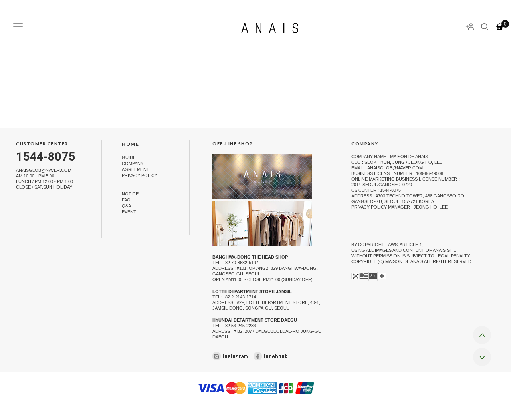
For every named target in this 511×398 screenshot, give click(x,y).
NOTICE (130, 193)
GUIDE (129, 157)
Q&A (126, 205)
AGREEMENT (135, 169)
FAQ (126, 199)
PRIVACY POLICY (139, 175)
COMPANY (132, 163)
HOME (130, 144)
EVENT (129, 211)
